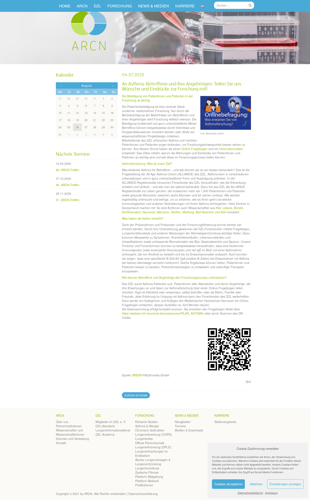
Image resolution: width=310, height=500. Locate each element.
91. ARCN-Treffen (67, 200)
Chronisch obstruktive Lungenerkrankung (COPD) (153, 432)
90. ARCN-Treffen (67, 185)
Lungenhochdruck (147, 468)
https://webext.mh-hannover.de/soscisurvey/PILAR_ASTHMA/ (163, 313)
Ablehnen (256, 484)
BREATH (138, 375)
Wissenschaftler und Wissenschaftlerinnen (70, 432)
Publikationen (144, 485)
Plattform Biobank (147, 481)
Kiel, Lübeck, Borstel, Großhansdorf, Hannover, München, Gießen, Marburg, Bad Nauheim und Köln (183, 210)
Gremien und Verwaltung (72, 438)
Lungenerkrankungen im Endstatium (151, 453)
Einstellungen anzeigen (285, 484)
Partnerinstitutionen (69, 426)
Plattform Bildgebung (149, 476)
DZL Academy (105, 434)
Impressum (271, 493)
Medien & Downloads (189, 430)
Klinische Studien (146, 422)
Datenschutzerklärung (250, 493)
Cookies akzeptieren (228, 484)
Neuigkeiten (183, 422)
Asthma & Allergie (147, 426)
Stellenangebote (225, 422)
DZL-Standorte (105, 426)
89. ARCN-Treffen (67, 170)
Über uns (62, 422)
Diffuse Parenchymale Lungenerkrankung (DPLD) (153, 445)
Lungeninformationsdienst (113, 430)
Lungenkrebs (144, 438)
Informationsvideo (231, 149)
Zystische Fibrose (147, 472)
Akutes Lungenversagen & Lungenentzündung (152, 462)
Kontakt (61, 443)
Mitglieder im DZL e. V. (111, 422)
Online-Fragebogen (194, 149)
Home (64, 5)
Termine (180, 426)
